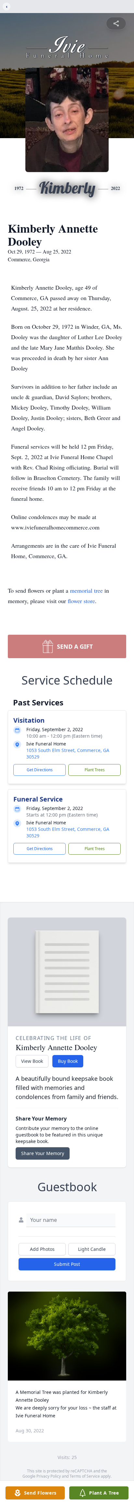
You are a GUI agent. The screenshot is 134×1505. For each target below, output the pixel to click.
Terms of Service (85, 1476)
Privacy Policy (48, 1476)
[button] (67, 1336)
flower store (81, 601)
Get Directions (40, 770)
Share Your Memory (42, 1153)
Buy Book (68, 1061)
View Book (32, 1061)
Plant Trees (95, 770)
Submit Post (67, 1264)
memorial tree (86, 590)
